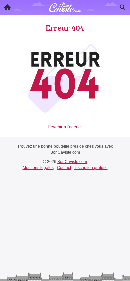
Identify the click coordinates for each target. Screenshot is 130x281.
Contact (64, 167)
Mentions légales (38, 167)
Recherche (122, 7)
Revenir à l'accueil (65, 126)
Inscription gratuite (91, 167)
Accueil (7, 7)
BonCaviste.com (72, 161)
